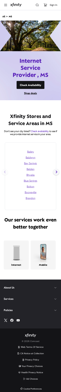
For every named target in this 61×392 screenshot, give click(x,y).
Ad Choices (32, 378)
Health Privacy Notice (32, 372)
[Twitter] (6, 320)
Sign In (53, 5)
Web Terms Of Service (32, 347)
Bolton (30, 186)
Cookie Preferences (32, 389)
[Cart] (45, 5)
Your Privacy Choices (32, 366)
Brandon (30, 198)
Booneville (30, 192)
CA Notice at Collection (32, 353)
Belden (30, 169)
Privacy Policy (32, 359)
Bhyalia (30, 175)
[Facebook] (12, 320)
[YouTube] (18, 320)
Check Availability (30, 85)
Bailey (30, 151)
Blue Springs (30, 180)
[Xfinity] (16, 5)
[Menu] (5, 5)
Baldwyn (30, 157)
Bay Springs (30, 163)
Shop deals (30, 93)
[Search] (37, 5)
